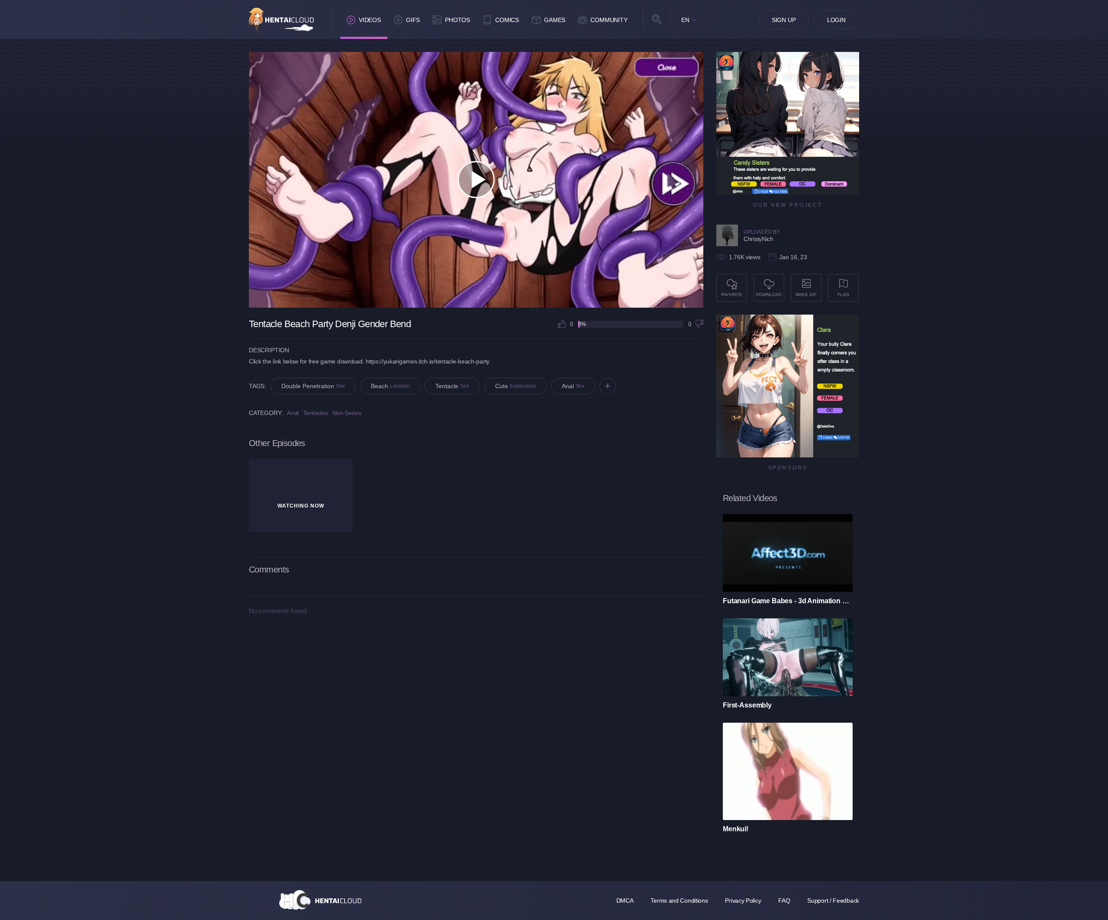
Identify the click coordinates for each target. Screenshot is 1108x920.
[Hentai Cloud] (281, 20)
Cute (515, 386)
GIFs (413, 19)
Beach (390, 386)
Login (836, 19)
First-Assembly (747, 705)
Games (554, 19)
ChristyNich (758, 238)
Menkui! (735, 829)
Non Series (346, 412)
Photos (457, 19)
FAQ (784, 900)
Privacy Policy (743, 900)
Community (609, 19)
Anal (573, 386)
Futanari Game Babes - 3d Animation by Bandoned (788, 601)
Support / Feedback (833, 900)
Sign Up (784, 19)
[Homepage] (320, 900)
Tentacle (452, 386)
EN (685, 19)
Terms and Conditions (679, 900)
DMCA (625, 900)
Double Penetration (313, 386)
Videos (370, 19)
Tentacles (315, 412)
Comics (507, 19)
